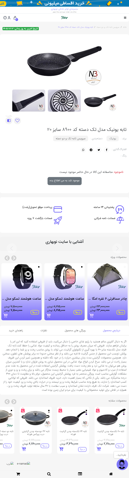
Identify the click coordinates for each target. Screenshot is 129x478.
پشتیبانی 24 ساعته (104, 207)
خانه (124, 27)
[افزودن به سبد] (91, 315)
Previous (122, 61)
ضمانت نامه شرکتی (104, 218)
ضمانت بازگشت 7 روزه (40, 218)
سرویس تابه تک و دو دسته (108, 27)
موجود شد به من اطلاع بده (64, 180)
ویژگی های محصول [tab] (75, 330)
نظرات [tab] (43, 330)
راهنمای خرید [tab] (16, 330)
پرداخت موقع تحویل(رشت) (37, 207)
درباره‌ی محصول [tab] (111, 330)
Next (8, 61)
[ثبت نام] (9, 18)
